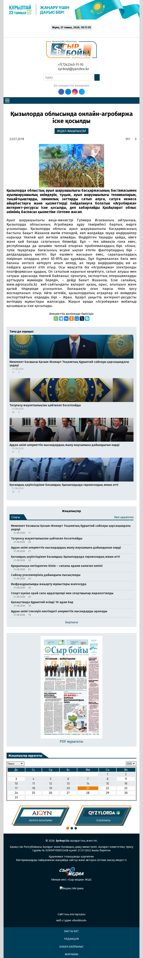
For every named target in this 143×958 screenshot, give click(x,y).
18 (33, 788)
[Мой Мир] (76, 318)
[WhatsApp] (56, 318)
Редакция (71, 938)
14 (87, 783)
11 (33, 783)
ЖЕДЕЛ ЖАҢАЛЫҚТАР (71, 131)
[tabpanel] (40, 816)
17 (16, 788)
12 (50, 783)
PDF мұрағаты (71, 741)
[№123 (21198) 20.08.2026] (72, 687)
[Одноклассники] (71, 318)
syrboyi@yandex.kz (73, 69)
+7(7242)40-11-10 (70, 64)
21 (87, 788)
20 (68, 788)
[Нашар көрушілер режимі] (72, 33)
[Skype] (87, 318)
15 (107, 783)
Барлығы (71, 622)
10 (16, 783)
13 (68, 783)
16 (125, 783)
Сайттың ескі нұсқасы (71, 914)
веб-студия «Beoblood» (71, 920)
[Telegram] (61, 318)
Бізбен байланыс (71, 946)
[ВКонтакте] (66, 318)
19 (50, 788)
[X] (82, 318)
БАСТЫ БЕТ (71, 931)
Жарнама (71, 954)
